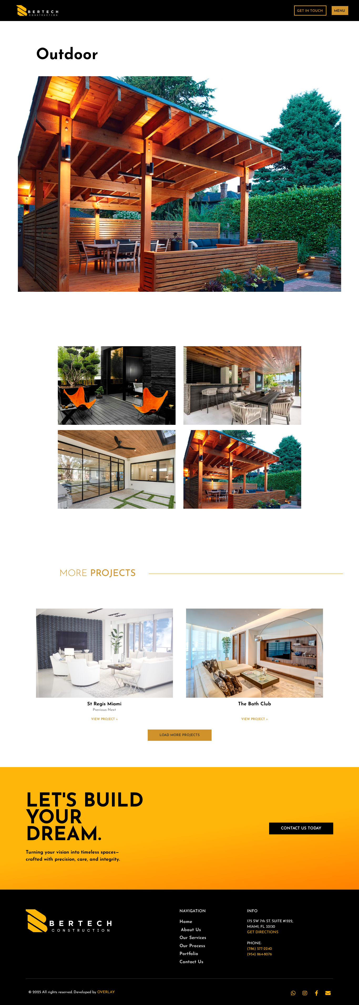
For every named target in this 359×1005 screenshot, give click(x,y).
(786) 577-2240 (259, 949)
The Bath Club (254, 704)
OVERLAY (106, 992)
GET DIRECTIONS (262, 932)
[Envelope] (328, 993)
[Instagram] (304, 993)
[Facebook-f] (316, 993)
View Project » (104, 719)
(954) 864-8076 (259, 954)
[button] (180, 735)
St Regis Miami (104, 704)
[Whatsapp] (293, 993)
